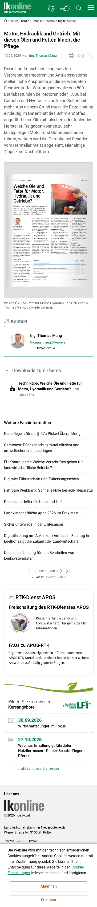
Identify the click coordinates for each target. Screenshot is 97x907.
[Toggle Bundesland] (65, 8)
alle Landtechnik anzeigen (39, 768)
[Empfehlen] (81, 55)
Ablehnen (48, 886)
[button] (91, 7)
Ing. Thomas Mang (43, 55)
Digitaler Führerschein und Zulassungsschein (41, 479)
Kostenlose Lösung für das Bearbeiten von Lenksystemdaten (39, 555)
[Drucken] (71, 55)
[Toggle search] (79, 8)
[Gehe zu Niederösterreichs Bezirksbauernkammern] (51, 8)
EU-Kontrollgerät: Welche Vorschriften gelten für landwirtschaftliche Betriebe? (43, 465)
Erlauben (48, 900)
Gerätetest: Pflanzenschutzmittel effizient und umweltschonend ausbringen (41, 448)
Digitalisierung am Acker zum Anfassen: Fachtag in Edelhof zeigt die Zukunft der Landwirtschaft (46, 538)
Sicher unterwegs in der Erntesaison (33, 524)
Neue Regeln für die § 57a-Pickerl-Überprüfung (42, 433)
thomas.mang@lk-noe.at (48, 342)
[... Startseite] (17, 8)
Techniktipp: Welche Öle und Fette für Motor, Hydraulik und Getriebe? (50, 389)
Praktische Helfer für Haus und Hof (33, 501)
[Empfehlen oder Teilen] (90, 55)
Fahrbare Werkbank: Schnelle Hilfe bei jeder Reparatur (48, 490)
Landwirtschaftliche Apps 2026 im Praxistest (41, 513)
